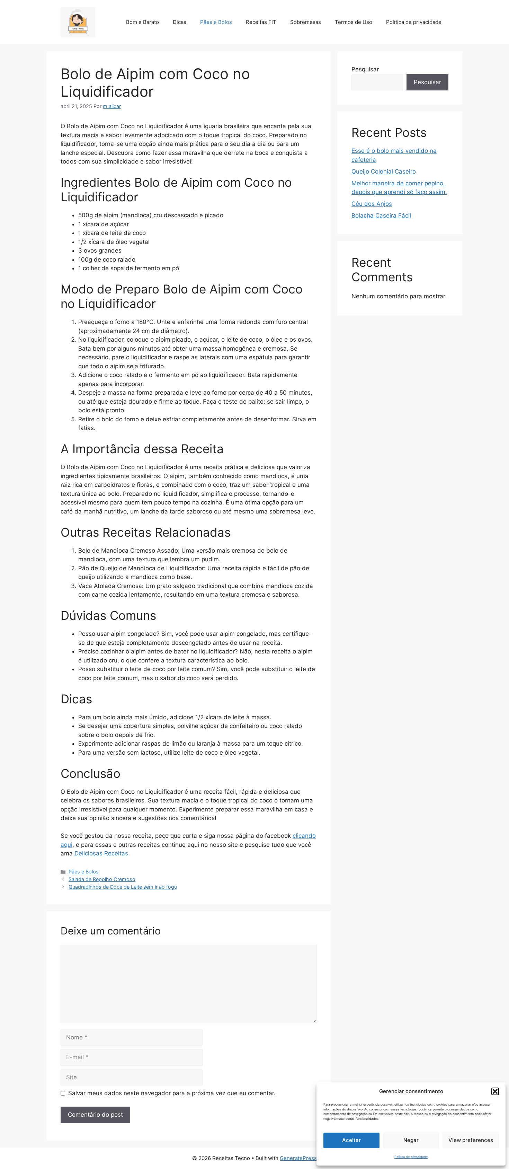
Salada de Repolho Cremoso (102, 879)
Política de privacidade (411, 1157)
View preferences (470, 1140)
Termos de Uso (353, 22)
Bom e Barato (142, 22)
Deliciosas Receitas (101, 853)
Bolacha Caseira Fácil (381, 215)
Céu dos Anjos (371, 203)
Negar (411, 1140)
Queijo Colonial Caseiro (383, 171)
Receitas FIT (261, 22)
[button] (495, 1091)
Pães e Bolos (216, 22)
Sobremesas (305, 22)
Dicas (179, 22)
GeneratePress (298, 1158)
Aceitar (351, 1140)
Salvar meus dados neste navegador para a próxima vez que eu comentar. (172, 1093)
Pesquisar (365, 69)
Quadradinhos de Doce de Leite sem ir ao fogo (123, 887)
